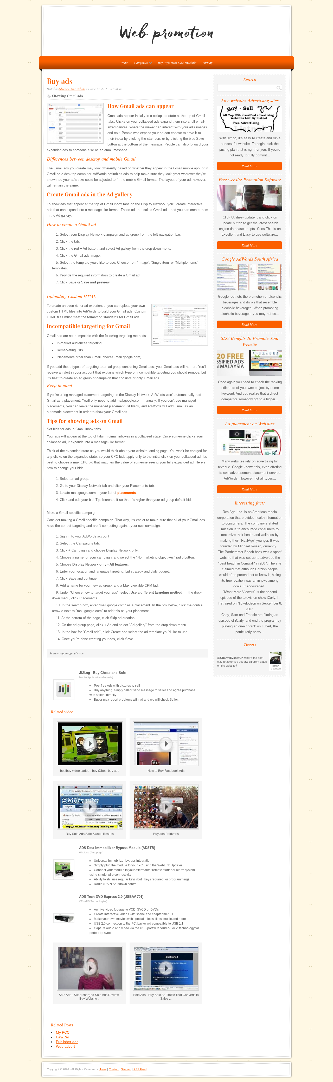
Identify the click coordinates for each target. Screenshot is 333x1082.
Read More (249, 166)
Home (102, 1069)
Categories (140, 64)
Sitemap (208, 63)
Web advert (65, 1046)
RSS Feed (139, 1069)
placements (126, 493)
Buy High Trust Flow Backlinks (177, 63)
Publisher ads (67, 1042)
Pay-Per (62, 1037)
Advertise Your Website (72, 89)
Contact (114, 1069)
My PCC (62, 1032)
